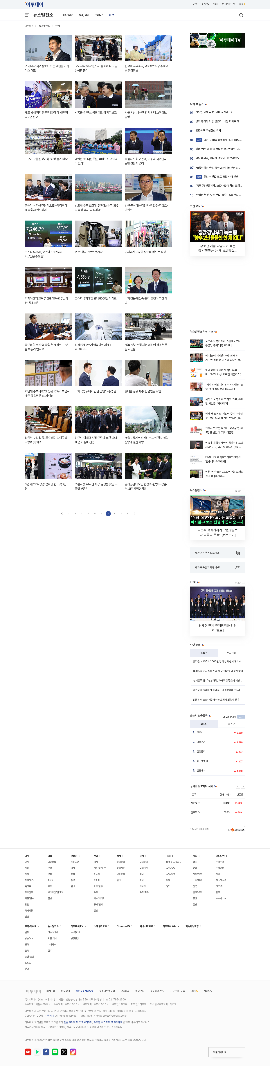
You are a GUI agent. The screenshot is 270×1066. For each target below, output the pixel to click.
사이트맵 (208, 991)
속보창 (215, 4)
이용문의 (139, 991)
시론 (218, 874)
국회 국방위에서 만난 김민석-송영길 (95, 391)
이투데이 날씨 (169, 926)
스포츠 (28, 962)
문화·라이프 (31, 926)
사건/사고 (197, 874)
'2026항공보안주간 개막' (89, 252)
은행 (50, 868)
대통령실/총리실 (173, 862)
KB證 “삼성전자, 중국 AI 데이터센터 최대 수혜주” (223, 167)
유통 (96, 892)
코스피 (204, 723)
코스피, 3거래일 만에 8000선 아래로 (96, 298)
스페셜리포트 (100, 926)
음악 (27, 950)
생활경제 (121, 874)
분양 (73, 880)
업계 (73, 868)
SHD (199, 732)
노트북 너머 (221, 898)
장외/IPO (29, 880)
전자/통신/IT (100, 868)
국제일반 (144, 868)
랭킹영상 (75, 938)
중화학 (97, 880)
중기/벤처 (98, 904)
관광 (27, 932)
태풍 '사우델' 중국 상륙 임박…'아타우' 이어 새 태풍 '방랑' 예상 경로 (232, 149)
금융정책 (52, 862)
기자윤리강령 (85, 1022)
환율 (27, 904)
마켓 (27, 855)
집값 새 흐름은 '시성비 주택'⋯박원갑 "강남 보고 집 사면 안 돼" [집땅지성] (224, 418)
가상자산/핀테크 (55, 892)
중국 (142, 880)
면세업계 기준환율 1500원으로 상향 (145, 252)
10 (128, 513)
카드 (50, 886)
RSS (241, 4)
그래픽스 (99, 15)
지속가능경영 (192, 926)
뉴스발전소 (43, 15)
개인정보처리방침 (84, 991)
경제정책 (121, 862)
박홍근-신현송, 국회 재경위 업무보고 (96, 112)
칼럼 (218, 892)
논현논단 (220, 862)
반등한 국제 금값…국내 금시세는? (214, 112)
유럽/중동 (144, 892)
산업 (96, 855)
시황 (27, 868)
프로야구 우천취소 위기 (208, 130)
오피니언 (220, 855)
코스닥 (231, 723)
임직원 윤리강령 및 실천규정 (108, 1022)
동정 (195, 898)
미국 (142, 874)
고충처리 (125, 991)
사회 (195, 855)
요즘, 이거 (84, 15)
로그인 (195, 4)
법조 (195, 862)
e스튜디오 (75, 932)
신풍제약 (201, 770)
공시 (27, 862)
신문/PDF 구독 (228, 4)
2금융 (50, 880)
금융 (50, 855)
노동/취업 (197, 880)
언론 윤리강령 (71, 1022)
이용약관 (65, 991)
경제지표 (121, 868)
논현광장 (220, 868)
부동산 (74, 855)
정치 (168, 855)
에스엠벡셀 (202, 761)
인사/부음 (197, 892)
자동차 (97, 874)
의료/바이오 (99, 898)
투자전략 (231, 653)
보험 (50, 874)
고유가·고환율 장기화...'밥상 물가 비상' (46, 159)
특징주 (204, 653)
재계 (96, 862)
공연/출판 (29, 956)
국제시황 (29, 910)
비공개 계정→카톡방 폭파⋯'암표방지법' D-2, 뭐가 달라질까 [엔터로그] (224, 447)
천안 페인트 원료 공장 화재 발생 (217, 176)
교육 (195, 868)
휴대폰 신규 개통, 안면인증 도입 (143, 391)
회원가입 (205, 4)
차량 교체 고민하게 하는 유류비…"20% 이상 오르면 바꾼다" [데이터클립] (224, 374)
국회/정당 (170, 868)
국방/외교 (170, 874)
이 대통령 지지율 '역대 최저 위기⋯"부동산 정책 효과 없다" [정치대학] (223, 360)
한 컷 (111, 15)
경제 (119, 855)
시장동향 (75, 862)
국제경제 (144, 862)
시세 (27, 874)
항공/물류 (98, 886)
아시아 (143, 886)
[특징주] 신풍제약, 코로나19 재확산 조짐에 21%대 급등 (226, 185)
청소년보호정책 (107, 991)
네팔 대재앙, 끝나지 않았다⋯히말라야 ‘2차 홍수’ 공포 (224, 158)
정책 (73, 874)
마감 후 (219, 886)
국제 (142, 855)
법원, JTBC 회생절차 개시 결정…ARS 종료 (224, 140)
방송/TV (29, 938)
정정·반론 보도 (157, 991)
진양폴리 (201, 751)
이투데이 (29, 25)
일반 (27, 916)
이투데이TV (77, 926)
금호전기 (201, 741)
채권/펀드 (29, 898)
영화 (27, 944)
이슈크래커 (67, 15)
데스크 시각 (221, 880)
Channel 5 (123, 926)
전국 (195, 886)
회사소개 (50, 991)
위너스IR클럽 (146, 926)
